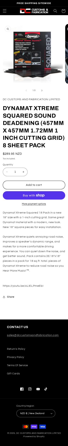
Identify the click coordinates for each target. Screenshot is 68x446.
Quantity (8, 164)
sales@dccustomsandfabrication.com (33, 335)
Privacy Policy (15, 357)
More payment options (34, 204)
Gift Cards (13, 373)
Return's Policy (16, 349)
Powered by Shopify (33, 436)
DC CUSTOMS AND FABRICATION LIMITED (38, 433)
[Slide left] (26, 90)
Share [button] (10, 297)
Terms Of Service (17, 365)
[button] (5, 11)
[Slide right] (42, 90)
